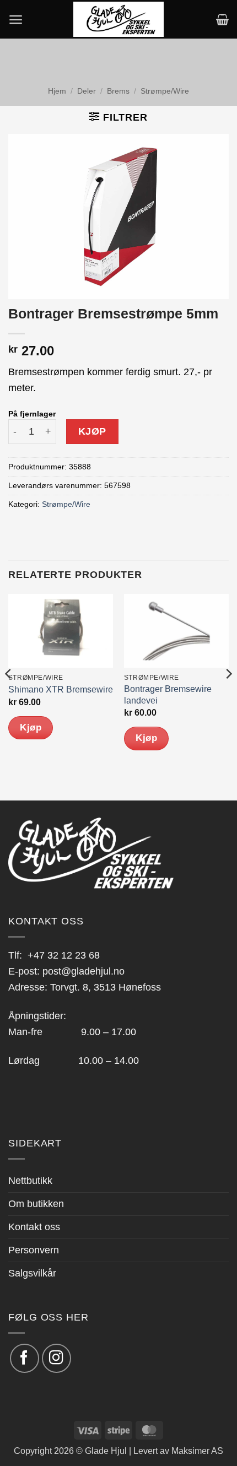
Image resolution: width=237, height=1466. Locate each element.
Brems (118, 91)
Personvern (33, 1250)
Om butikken (36, 1203)
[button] (15, 19)
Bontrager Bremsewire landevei (168, 694)
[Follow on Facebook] (24, 1358)
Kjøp (92, 431)
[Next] (228, 696)
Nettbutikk (30, 1180)
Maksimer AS (197, 1451)
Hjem (57, 91)
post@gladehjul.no (83, 971)
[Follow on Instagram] (56, 1358)
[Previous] (8, 696)
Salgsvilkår (32, 1273)
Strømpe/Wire (165, 91)
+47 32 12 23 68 (64, 955)
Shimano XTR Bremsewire (60, 689)
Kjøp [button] (30, 727)
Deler (86, 91)
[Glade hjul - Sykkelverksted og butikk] (118, 19)
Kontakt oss (34, 1226)
